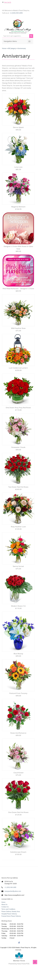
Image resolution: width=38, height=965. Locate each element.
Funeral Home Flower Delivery (11, 916)
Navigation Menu (10, 41)
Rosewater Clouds (18, 447)
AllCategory (12, 48)
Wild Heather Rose (18, 328)
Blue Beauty (18, 653)
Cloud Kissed (18, 773)
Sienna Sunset (18, 566)
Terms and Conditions (8, 909)
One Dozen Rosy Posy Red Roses (18, 407)
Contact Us (5, 907)
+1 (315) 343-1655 (16, 13)
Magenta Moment (18, 207)
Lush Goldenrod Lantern (18, 368)
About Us (4, 904)
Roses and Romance (18, 733)
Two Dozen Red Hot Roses (18, 487)
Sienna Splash (18, 127)
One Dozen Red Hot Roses (18, 812)
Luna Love (18, 167)
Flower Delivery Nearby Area (10, 911)
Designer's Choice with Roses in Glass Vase (18, 247)
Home (4, 48)
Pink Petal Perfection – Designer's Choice (18, 288)
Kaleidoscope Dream (18, 852)
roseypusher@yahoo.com (12, 891)
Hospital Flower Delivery (9, 914)
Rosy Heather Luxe (18, 526)
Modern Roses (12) (18, 606)
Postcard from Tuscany (18, 693)
